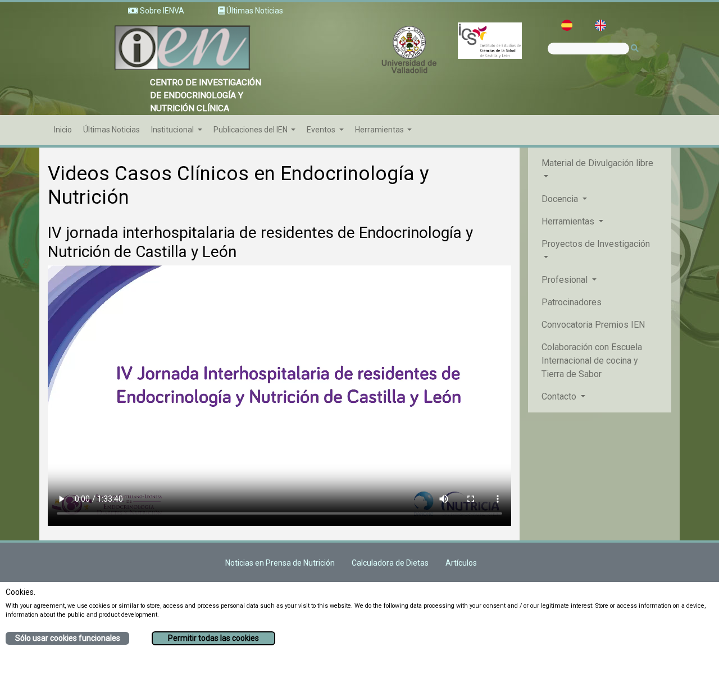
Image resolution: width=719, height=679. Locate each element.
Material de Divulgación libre (597, 163)
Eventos (322, 129)
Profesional (565, 279)
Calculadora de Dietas (390, 562)
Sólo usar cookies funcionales (67, 638)
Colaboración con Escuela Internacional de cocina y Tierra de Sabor (591, 360)
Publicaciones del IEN (251, 129)
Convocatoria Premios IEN (593, 324)
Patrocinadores (571, 302)
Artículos (461, 562)
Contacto (560, 396)
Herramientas (380, 129)
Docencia (560, 199)
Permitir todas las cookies (213, 638)
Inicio (63, 129)
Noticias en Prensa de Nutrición (280, 562)
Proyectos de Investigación (595, 243)
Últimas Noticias (111, 129)
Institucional (173, 129)
